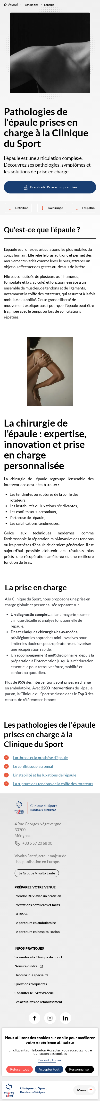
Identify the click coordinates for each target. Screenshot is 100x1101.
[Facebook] (34, 1018)
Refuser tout (19, 1069)
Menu (81, 1090)
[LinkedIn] (65, 1018)
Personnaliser (79, 1069)
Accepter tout (49, 1069)
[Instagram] (50, 1018)
